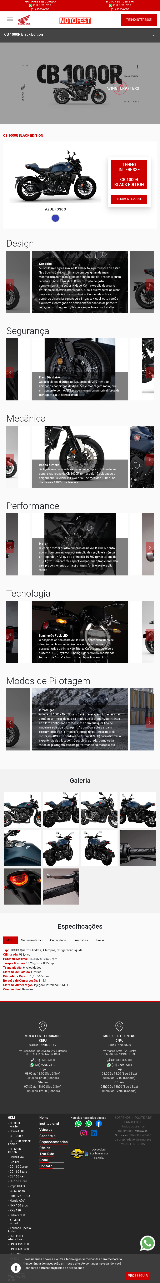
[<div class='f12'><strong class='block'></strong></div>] (22, 810)
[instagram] (84, 1134)
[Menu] (10, 19)
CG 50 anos (17, 1191)
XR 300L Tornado (14, 1221)
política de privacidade (69, 1268)
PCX (27, 1196)
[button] (51, 1124)
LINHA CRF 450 (19, 1249)
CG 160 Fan (17, 1176)
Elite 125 (15, 1196)
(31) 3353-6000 (120, 9)
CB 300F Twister (14, 1124)
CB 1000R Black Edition (19, 1142)
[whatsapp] (79, 1125)
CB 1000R (16, 1136)
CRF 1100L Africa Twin (16, 1237)
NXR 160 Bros (19, 1205)
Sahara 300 (17, 1215)
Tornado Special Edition (19, 1229)
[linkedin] (93, 1134)
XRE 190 (15, 1210)
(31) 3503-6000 (40, 9)
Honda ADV (17, 1200)
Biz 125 (15, 1162)
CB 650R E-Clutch (16, 1150)
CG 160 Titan (18, 1181)
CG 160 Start (18, 1171)
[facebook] (98, 1125)
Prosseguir (138, 1276)
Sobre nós (123, 1117)
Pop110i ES (17, 1186)
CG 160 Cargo (19, 1166)
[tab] (10, 940)
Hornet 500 (17, 1131)
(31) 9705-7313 (41, 5)
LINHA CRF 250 (19, 1244)
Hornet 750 (17, 1157)
